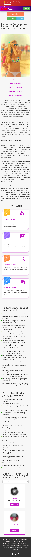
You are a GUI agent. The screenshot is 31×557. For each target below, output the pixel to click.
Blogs (23, 541)
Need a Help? (15, 14)
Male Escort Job (24, 545)
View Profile (14, 504)
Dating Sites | (7, 543)
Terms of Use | (13, 539)
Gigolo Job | (24, 543)
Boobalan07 (14, 498)
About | (5, 539)
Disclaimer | (9, 541)
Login (27, 8)
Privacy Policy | (23, 539)
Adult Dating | (16, 543)
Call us (21, 18)
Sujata (14, 524)
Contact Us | (17, 541)
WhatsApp (12, 18)
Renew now (7, 4)
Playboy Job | (6, 545)
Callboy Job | (15, 545)
